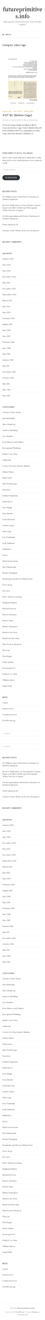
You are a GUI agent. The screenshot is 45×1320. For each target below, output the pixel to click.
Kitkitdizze (7, 549)
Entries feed (7, 709)
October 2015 (8, 378)
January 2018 (7, 360)
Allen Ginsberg (8, 424)
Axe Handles (7, 436)
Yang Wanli (29, 111)
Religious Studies (9, 603)
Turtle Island (7, 662)
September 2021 (9, 294)
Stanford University (10, 638)
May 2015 (6, 396)
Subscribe (11, 177)
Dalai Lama (7, 478)
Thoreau (6, 650)
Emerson (6, 490)
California (6, 460)
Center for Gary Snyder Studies (16, 466)
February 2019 (8, 342)
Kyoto (5, 555)
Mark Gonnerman (10, 561)
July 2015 (6, 384)
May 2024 (6, 271)
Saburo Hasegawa (10, 626)
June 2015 (6, 390)
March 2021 (7, 300)
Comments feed (9, 714)
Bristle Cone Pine (10, 454)
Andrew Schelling (10, 430)
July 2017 (6, 366)
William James (8, 680)
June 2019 (6, 330)
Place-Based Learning (12, 597)
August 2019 (7, 324)
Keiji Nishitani (8, 543)
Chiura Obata (8, 472)
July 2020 (6, 306)
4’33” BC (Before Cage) (17, 115)
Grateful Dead (8, 519)
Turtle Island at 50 (10, 224)
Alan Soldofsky (8, 418)
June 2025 (6, 265)
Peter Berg (7, 585)
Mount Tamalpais (9, 573)
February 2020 (8, 318)
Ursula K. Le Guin (9, 674)
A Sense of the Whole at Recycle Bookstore (21, 230)
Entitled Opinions (10, 496)
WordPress (19, 1312)
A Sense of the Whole (11, 412)
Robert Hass (7, 620)
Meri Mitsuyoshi (9, 567)
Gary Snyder (7, 513)
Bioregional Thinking (11, 448)
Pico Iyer (18, 111)
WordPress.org (8, 720)
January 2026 (8, 259)
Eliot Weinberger (9, 484)
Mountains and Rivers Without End (17, 579)
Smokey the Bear (9, 632)
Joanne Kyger (8, 525)
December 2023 (9, 277)
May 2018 (6, 354)
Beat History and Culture (13, 442)
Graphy (35, 1312)
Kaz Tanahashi (8, 537)
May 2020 (6, 312)
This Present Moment (11, 644)
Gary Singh (7, 507)
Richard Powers (9, 608)
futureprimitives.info (22, 13)
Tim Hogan (7, 656)
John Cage (7, 111)
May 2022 (6, 283)
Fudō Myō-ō (7, 502)
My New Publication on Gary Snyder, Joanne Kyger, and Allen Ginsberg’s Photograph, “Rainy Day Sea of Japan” (21, 207)
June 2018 (6, 348)
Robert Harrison (9, 614)
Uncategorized (8, 668)
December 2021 (9, 289)
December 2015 (9, 372)
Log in (5, 703)
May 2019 (6, 336)
